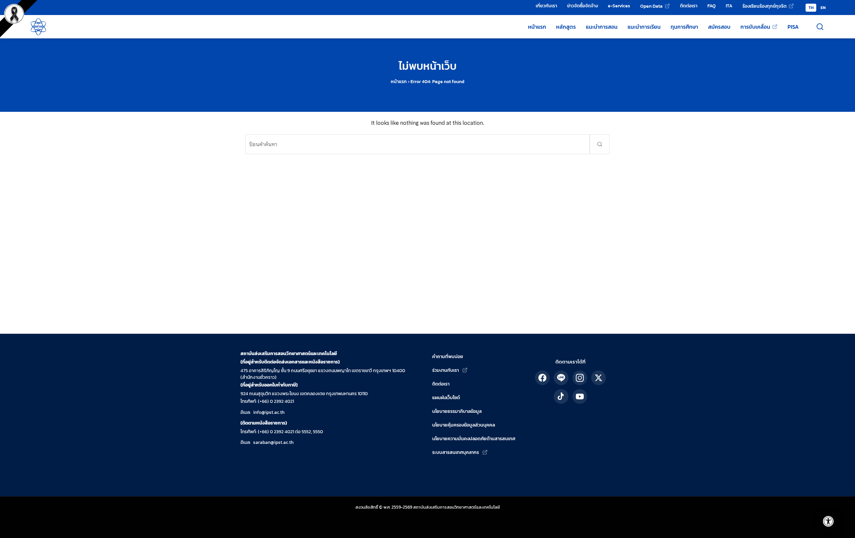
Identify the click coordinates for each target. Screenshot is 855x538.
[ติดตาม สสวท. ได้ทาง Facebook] (542, 377)
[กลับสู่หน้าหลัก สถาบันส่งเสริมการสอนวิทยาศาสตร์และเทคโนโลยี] (38, 26)
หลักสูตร (566, 27)
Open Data (651, 6)
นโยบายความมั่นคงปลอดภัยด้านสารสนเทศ (473, 438)
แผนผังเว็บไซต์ (446, 397)
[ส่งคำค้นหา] (600, 144)
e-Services (619, 5)
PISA (793, 27)
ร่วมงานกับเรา (445, 370)
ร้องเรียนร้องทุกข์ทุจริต (764, 6)
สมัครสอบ (719, 27)
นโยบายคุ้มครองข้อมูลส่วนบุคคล (463, 425)
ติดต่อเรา (688, 5)
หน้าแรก (537, 27)
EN (823, 8)
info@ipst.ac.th (269, 412)
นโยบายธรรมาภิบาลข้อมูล (457, 411)
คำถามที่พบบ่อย (447, 356)
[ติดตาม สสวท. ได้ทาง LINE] (561, 377)
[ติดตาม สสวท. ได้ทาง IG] (579, 377)
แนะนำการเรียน (644, 27)
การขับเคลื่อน (755, 27)
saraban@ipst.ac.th (273, 442)
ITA (729, 5)
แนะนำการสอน (602, 27)
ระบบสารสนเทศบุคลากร (455, 452)
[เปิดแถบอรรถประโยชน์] (828, 521)
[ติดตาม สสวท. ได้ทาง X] (598, 377)
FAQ (711, 5)
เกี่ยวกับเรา (546, 5)
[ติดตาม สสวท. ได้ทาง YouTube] (579, 396)
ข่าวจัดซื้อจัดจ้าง (582, 5)
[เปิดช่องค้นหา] (820, 26)
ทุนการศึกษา (684, 27)
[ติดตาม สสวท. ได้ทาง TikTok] (561, 396)
